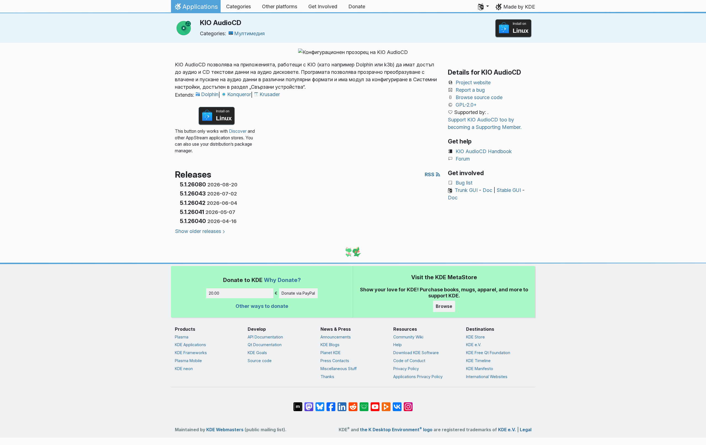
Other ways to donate (262, 306)
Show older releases (198, 231)
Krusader (270, 94)
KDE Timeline (478, 360)
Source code (260, 360)
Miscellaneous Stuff (338, 368)
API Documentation (265, 337)
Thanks (327, 376)
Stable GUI (509, 190)
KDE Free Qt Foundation (488, 352)
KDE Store (475, 337)
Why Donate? (282, 279)
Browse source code (479, 97)
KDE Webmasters (225, 429)
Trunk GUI (466, 190)
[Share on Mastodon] (308, 404)
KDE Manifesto (479, 368)
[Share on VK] (397, 404)
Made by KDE (519, 7)
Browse (444, 306)
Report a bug (470, 90)
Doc (487, 190)
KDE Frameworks (191, 352)
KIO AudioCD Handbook (484, 151)
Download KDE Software (416, 352)
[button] (483, 6)
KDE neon (184, 368)
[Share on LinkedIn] (342, 404)
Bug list (464, 183)
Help (397, 344)
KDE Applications (190, 344)
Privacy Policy (406, 368)
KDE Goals (257, 352)
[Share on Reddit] (353, 404)
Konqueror (239, 94)
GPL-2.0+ (466, 105)
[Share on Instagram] (408, 404)
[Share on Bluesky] (319, 404)
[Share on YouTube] (375, 404)
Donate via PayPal (298, 293)
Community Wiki (408, 337)
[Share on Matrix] (297, 404)
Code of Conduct (409, 360)
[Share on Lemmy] (364, 404)
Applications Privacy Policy (418, 376)
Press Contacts (334, 360)
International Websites (486, 376)
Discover (238, 131)
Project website (473, 82)
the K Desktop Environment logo (396, 429)
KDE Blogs (329, 344)
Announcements (335, 337)
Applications (195, 8)
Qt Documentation (265, 344)
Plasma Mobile (188, 360)
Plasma (181, 337)
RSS (430, 174)
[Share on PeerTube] (386, 404)
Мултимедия (249, 33)
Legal (525, 429)
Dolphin (209, 94)
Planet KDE (330, 352)
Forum (463, 159)
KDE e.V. (473, 344)
